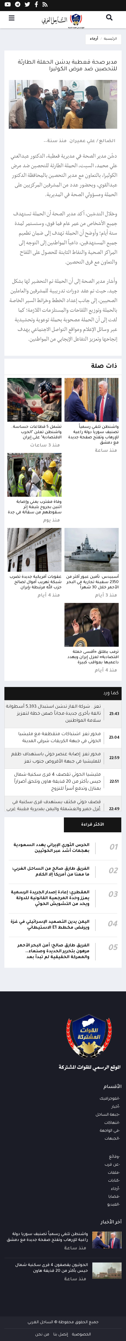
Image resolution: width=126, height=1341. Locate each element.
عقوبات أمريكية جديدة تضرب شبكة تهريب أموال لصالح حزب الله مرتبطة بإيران (35, 582)
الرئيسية (110, 39)
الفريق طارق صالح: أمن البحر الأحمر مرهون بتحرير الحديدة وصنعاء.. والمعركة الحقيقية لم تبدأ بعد (53, 952)
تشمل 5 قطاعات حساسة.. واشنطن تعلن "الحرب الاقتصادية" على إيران (36, 432)
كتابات (113, 1181)
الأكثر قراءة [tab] (92, 825)
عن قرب (112, 1165)
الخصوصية (81, 1335)
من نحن (42, 1335)
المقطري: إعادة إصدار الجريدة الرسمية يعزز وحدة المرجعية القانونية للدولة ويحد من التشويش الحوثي (50, 898)
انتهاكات (111, 1123)
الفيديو (113, 1205)
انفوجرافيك (109, 1099)
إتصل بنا (60, 1335)
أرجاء (94, 39)
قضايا (113, 1197)
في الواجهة (109, 1131)
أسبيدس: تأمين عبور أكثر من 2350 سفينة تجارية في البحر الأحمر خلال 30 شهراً (92, 582)
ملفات (113, 1173)
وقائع (114, 1157)
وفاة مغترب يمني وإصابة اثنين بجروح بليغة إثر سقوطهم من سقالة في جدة (35, 507)
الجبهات (112, 1139)
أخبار (115, 1107)
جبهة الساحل (107, 1115)
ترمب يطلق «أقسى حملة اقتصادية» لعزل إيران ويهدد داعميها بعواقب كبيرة (93, 657)
